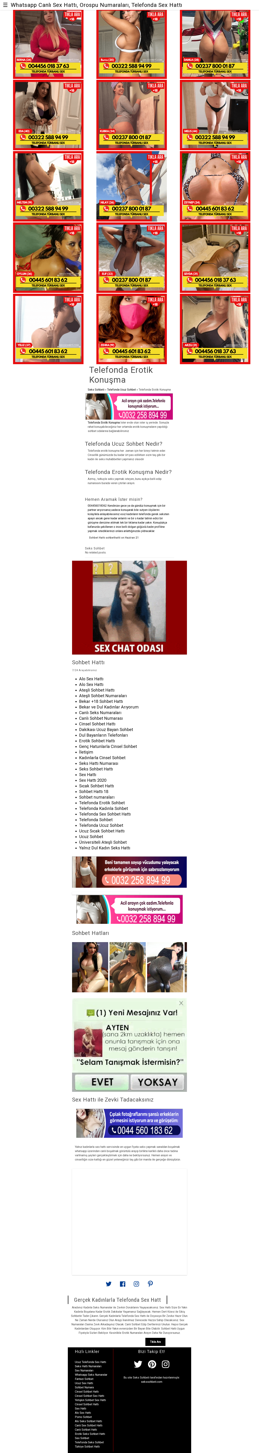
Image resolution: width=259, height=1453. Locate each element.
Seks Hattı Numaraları (88, 1366)
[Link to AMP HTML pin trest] (150, 1285)
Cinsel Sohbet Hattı (87, 1391)
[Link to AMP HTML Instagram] (136, 1285)
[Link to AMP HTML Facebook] (122, 1285)
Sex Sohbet (82, 1438)
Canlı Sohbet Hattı (86, 1429)
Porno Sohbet (83, 1417)
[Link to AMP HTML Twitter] (108, 1285)
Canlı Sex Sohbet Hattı (88, 1425)
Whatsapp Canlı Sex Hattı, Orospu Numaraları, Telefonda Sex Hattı (96, 5)
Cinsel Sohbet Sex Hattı (89, 1396)
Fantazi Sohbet (84, 1379)
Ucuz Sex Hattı (84, 1383)
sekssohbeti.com (151, 1381)
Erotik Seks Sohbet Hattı (90, 1434)
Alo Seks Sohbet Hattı (88, 1421)
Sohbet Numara (84, 1387)
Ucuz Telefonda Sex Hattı (90, 1362)
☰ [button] (5, 5)
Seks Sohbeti (96, 389)
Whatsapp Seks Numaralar (91, 1374)
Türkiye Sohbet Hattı (87, 1446)
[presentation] (181, 967)
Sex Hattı (80, 1408)
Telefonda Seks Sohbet (89, 1442)
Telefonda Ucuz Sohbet (121, 389)
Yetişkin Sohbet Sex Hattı (90, 1400)
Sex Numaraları (84, 1370)
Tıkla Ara (155, 1341)
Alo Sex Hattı (83, 1412)
